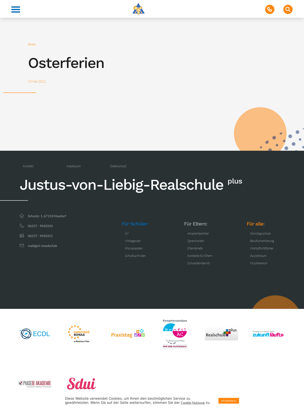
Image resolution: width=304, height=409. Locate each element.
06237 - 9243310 (40, 226)
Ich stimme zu (228, 400)
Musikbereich (258, 263)
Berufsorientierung (262, 241)
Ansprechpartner (198, 233)
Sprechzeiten (195, 241)
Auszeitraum (258, 256)
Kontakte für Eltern (199, 256)
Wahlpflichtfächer (262, 248)
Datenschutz (118, 166)
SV (127, 233)
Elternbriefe (195, 248)
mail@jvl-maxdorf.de (42, 246)
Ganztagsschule (260, 233)
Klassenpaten (133, 248)
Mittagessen (133, 241)
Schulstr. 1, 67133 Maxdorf (47, 216)
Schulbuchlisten (135, 256)
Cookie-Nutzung (193, 402)
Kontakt (28, 166)
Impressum (74, 166)
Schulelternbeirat (198, 263)
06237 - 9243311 (40, 236)
